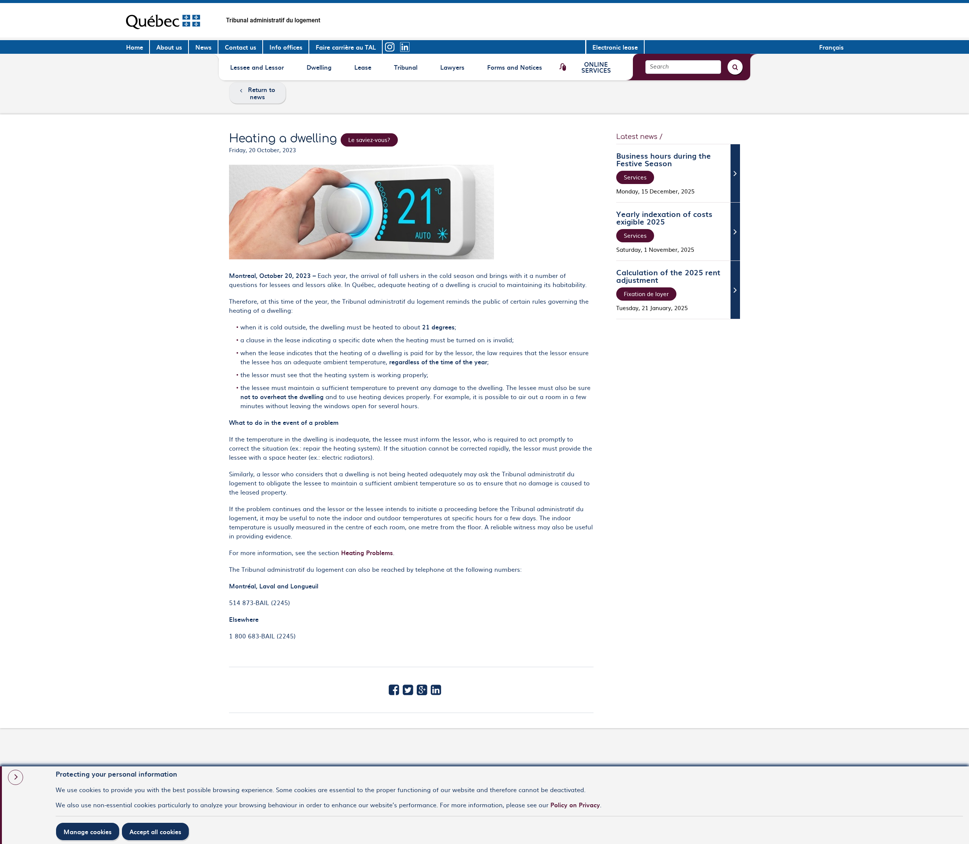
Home (134, 46)
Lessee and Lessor (257, 69)
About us (169, 46)
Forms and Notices (514, 69)
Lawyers (453, 69)
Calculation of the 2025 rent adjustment (668, 276)
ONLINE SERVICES (596, 67)
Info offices (286, 46)
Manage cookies (88, 831)
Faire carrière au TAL (346, 46)
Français (831, 46)
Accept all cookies (155, 831)
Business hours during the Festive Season (663, 159)
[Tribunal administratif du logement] (163, 20)
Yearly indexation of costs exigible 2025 (664, 217)
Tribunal (407, 69)
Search (659, 67)
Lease (367, 69)
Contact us (240, 46)
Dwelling (319, 69)
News (203, 46)
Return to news (261, 93)
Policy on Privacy (575, 804)
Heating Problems (367, 552)
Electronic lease (615, 46)
